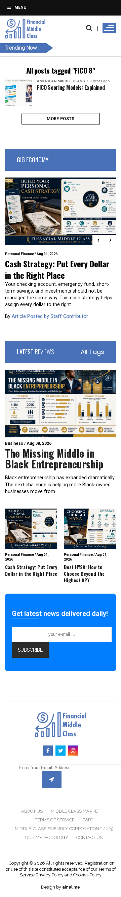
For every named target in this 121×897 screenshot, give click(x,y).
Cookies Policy (87, 874)
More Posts (61, 118)
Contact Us (89, 837)
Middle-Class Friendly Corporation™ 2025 (64, 828)
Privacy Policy (50, 874)
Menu (20, 7)
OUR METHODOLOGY (46, 837)
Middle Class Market (75, 811)
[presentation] (98, 240)
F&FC (88, 819)
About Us (32, 811)
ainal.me (71, 887)
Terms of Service (55, 819)
